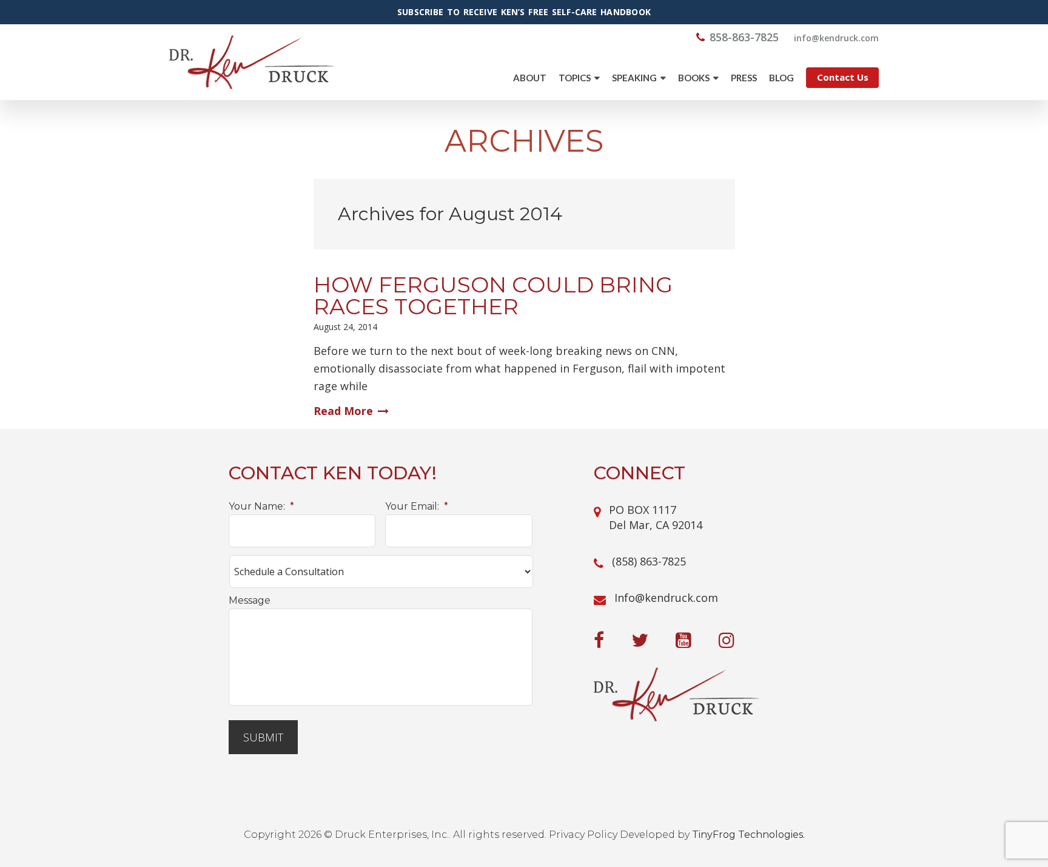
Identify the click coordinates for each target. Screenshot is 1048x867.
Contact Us (842, 77)
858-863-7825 (744, 37)
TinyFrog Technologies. (748, 834)
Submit (263, 737)
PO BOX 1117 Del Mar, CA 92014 (655, 517)
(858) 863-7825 (649, 561)
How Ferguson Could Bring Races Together (493, 295)
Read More (343, 410)
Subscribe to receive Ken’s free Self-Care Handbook (524, 12)
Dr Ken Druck (251, 62)
